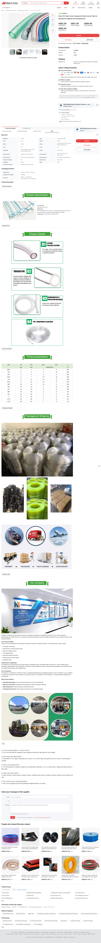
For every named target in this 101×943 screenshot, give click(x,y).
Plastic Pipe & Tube (20, 913)
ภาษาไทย (75, 934)
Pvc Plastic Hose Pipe (75, 920)
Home (2, 10)
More (2, 927)
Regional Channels (68, 932)
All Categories (6, 7)
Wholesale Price (52, 932)
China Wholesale (44, 932)
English (15, 934)
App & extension (81, 7)
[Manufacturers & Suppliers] (9, 3)
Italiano (43, 934)
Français (31, 934)
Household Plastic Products (22, 10)
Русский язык (37, 934)
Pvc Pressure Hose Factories (51, 920)
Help (73, 7)
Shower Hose (31, 913)
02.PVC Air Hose (5, 895)
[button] (68, 131)
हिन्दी (70, 934)
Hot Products (14, 932)
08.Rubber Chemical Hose (56, 898)
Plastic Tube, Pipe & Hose (35, 10)
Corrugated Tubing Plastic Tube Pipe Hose (68, 913)
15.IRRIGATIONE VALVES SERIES (33, 892)
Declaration (66, 937)
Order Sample (85, 43)
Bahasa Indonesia (91, 934)
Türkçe (79, 934)
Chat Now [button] (90, 39)
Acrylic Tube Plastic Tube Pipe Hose (89, 913)
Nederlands (53, 934)
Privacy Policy (72, 937)
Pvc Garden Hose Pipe (8, 924)
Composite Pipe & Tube (8, 913)
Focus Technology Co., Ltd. (40, 937)
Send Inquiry (68, 39)
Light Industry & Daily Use (11, 10)
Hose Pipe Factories (7, 920)
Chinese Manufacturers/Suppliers (33, 932)
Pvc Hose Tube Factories (35, 920)
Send (13, 817)
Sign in (98, 4)
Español (20, 934)
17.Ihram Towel (5, 892)
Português (26, 934)
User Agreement (59, 937)
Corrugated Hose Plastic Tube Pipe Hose (46, 913)
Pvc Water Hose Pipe (88, 920)
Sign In (60, 121)
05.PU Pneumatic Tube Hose (81, 895)
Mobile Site (82, 932)
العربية (58, 934)
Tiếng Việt (84, 934)
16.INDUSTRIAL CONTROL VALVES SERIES (60, 892)
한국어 (62, 934)
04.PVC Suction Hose (55, 895)
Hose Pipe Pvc (64, 920)
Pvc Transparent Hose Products (23, 924)
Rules (98, 7)
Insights (87, 932)
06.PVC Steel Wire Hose (6, 898)
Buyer (65, 7)
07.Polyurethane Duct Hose (32, 898)
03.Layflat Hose (29, 895)
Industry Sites (60, 932)
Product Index (76, 932)
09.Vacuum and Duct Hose (81, 898)
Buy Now (79, 35)
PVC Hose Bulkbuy (38, 924)
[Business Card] (97, 134)
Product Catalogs (22, 889)
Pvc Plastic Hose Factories (21, 920)
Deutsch (47, 934)
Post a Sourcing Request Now (42, 817)
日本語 (66, 934)
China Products (21, 932)
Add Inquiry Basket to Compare (29, 57)
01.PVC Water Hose (79, 892)
